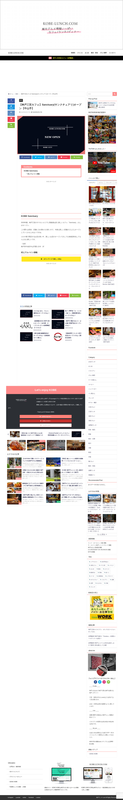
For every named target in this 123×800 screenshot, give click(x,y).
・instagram (10, 797)
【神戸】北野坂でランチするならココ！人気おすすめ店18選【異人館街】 (106, 105)
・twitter (24, 797)
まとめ (87, 52)
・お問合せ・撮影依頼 (14, 766)
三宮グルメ (91, 407)
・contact (37, 797)
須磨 (113, 579)
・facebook (30, 797)
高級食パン (91, 475)
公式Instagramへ (46, 416)
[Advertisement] (61, 75)
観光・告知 (94, 52)
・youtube (17, 797)
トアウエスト (94, 561)
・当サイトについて (14, 771)
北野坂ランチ (92, 425)
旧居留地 (100, 576)
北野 (92, 583)
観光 (99, 569)
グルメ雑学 (103, 52)
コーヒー (91, 384)
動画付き (93, 572)
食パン (107, 572)
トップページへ (47, 425)
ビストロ (107, 569)
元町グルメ (91, 416)
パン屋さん (91, 393)
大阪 (89, 447)
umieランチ (91, 361)
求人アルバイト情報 (33, 174)
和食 (89, 434)
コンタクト (112, 52)
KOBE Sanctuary (31, 171)
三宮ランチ (91, 411)
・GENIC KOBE (93, 753)
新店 (21, 100)
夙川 (89, 443)
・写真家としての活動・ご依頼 (17, 786)
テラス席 (103, 565)
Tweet (11, 108)
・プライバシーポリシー (15, 776)
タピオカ (99, 583)
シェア (11, 102)
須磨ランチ (91, 470)
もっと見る (101, 534)
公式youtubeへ (46, 420)
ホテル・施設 (92, 402)
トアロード (110, 576)
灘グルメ (91, 461)
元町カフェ (93, 565)
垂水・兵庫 (91, 438)
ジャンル (80, 52)
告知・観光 (91, 429)
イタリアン (91, 370)
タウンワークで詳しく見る (52, 259)
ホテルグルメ (94, 579)
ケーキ (92, 576)
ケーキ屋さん (92, 380)
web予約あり (105, 561)
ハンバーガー (92, 389)
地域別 (73, 52)
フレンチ (91, 398)
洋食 (89, 457)
